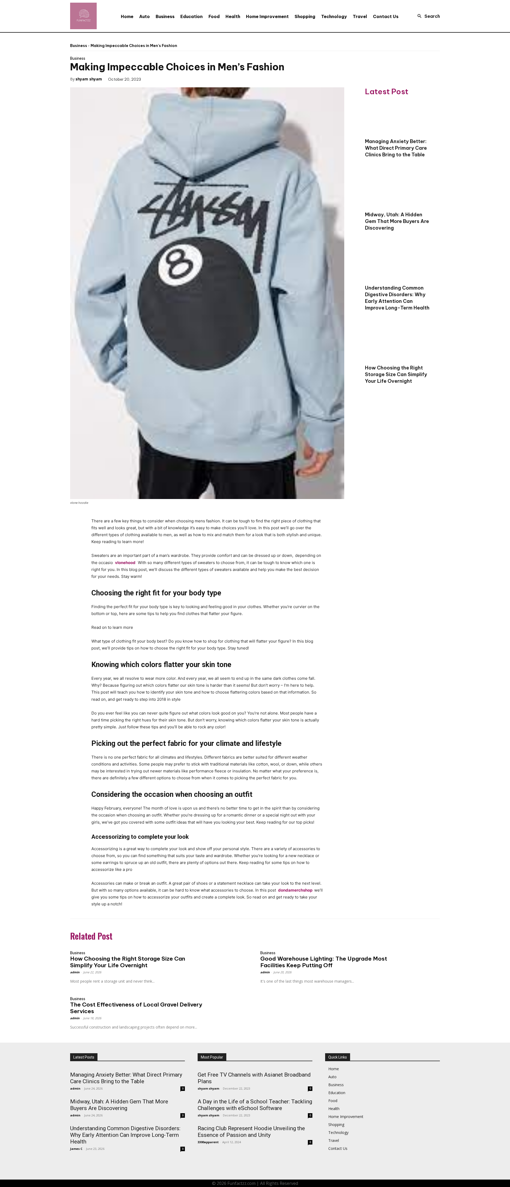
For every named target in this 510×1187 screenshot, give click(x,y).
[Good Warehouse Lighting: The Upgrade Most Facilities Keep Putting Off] (417, 959)
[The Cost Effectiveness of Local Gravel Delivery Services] (227, 1005)
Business (78, 45)
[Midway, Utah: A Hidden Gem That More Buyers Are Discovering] (398, 191)
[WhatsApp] (189, 79)
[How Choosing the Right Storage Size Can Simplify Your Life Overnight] (398, 344)
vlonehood (125, 562)
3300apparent (208, 1142)
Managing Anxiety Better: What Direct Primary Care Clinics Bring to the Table (396, 148)
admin (74, 972)
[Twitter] (165, 79)
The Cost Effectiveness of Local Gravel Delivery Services (136, 1008)
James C (76, 1149)
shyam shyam (88, 78)
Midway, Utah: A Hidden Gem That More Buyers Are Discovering (397, 221)
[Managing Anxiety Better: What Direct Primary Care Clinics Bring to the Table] (398, 118)
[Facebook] (152, 79)
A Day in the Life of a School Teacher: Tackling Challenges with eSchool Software (255, 1104)
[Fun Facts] (83, 16)
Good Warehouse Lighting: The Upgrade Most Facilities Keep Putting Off (323, 962)
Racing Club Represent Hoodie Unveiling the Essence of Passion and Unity (251, 1131)
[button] (427, 16)
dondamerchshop (295, 890)
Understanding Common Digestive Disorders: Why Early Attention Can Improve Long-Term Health (397, 298)
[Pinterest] (177, 79)
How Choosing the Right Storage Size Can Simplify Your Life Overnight (396, 374)
